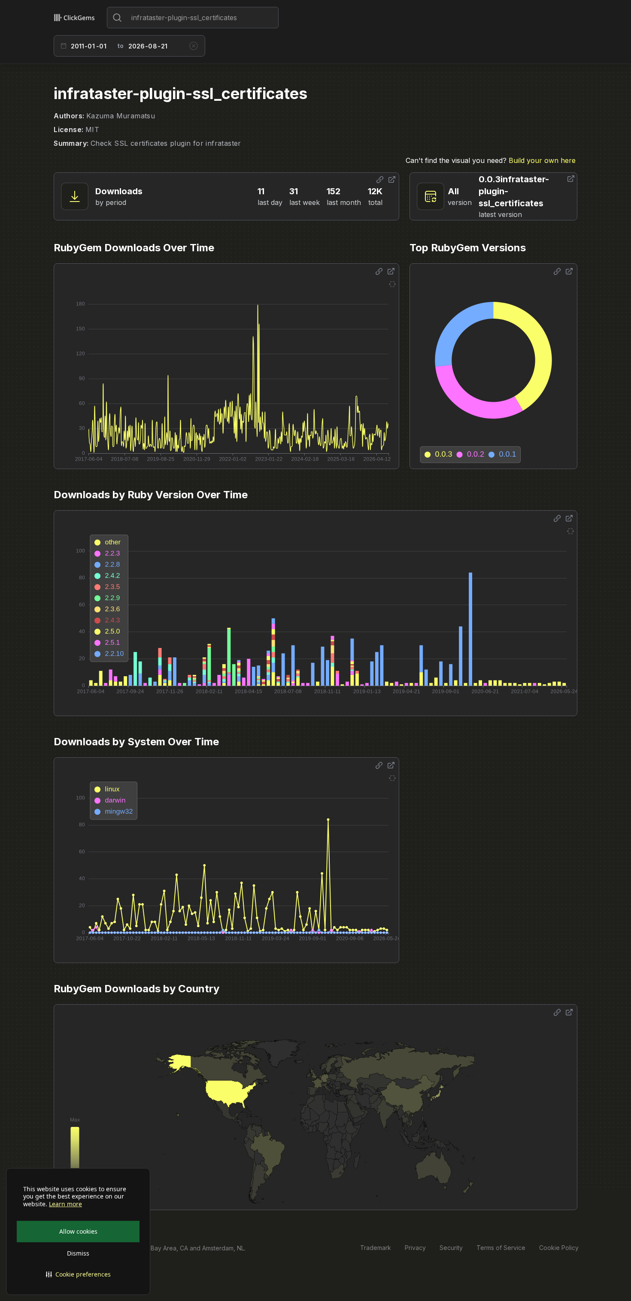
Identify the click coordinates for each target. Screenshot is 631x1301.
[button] (78, 1274)
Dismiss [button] (78, 1253)
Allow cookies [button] (78, 1231)
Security (451, 1247)
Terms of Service (500, 1247)
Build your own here (542, 160)
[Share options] (380, 179)
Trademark (375, 1247)
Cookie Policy (559, 1247)
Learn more (65, 1204)
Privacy (415, 1247)
